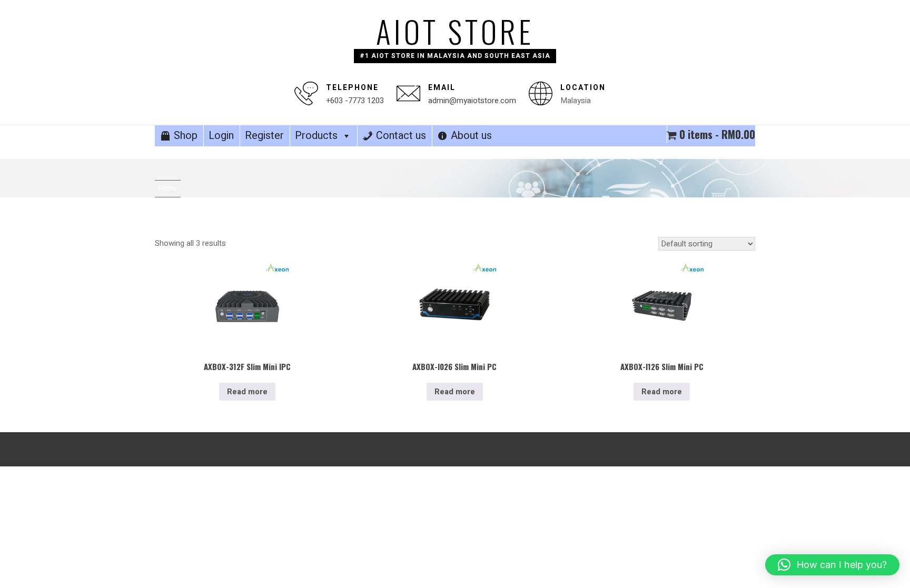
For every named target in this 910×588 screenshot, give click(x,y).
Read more (247, 391)
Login (221, 135)
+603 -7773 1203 (355, 100)
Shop (185, 135)
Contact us (401, 135)
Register (264, 135)
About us (471, 135)
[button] (832, 564)
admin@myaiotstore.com (472, 100)
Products (316, 135)
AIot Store (455, 31)
